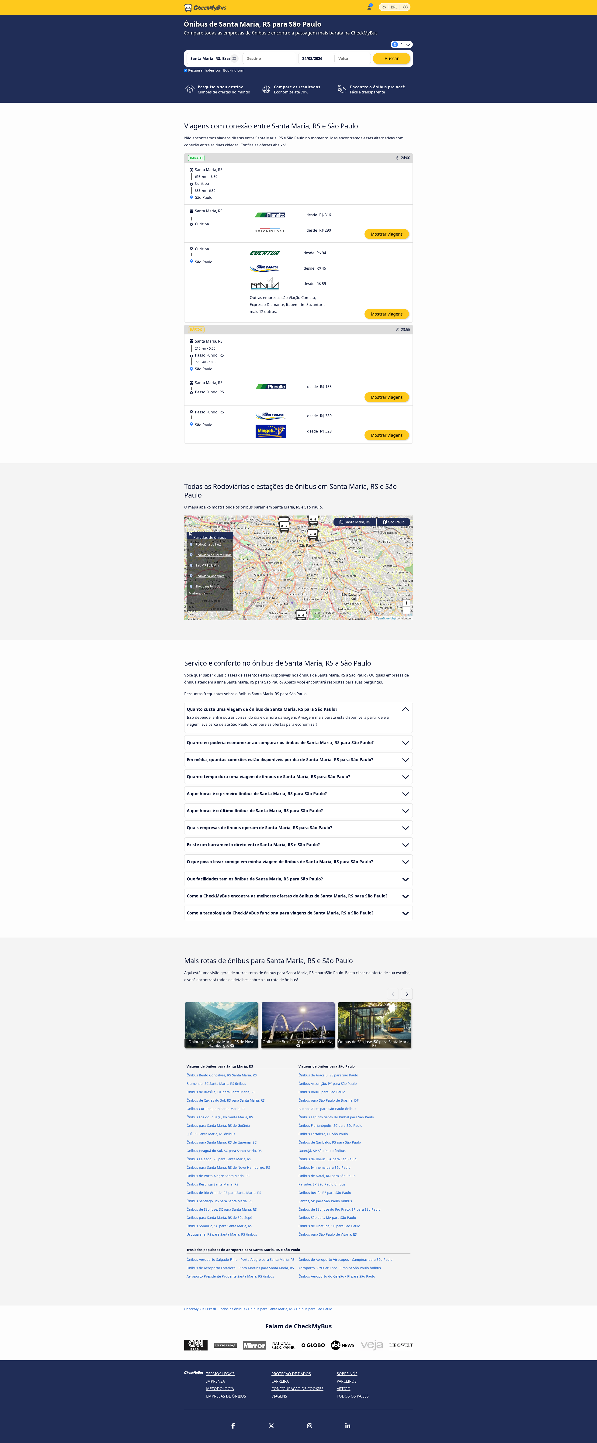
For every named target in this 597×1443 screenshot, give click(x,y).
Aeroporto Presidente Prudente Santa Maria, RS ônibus (230, 1276)
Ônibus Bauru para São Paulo (321, 1092)
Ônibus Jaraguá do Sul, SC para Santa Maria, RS (224, 1150)
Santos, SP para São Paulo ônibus (325, 1201)
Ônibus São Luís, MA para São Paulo (327, 1217)
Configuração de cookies (297, 1388)
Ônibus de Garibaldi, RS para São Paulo (329, 1142)
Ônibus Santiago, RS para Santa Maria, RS (220, 1201)
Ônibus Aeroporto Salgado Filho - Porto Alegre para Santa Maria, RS (241, 1259)
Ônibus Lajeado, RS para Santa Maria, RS (219, 1159)
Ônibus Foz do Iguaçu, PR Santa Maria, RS (220, 1117)
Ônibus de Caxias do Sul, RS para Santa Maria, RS (226, 1100)
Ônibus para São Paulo (314, 1309)
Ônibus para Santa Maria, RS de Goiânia (218, 1125)
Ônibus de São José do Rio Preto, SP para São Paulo (339, 1209)
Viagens (279, 1396)
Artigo (344, 1388)
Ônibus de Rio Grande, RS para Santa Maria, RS (224, 1192)
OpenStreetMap (386, 618)
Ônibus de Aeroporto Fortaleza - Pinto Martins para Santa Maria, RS (240, 1268)
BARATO (196, 158)
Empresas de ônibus (226, 1396)
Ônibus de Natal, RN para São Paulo (327, 1176)
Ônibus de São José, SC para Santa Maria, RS (222, 1209)
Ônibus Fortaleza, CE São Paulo (323, 1134)
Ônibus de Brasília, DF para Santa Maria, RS (221, 1092)
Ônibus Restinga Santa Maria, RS (212, 1184)
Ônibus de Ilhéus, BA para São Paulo (327, 1159)
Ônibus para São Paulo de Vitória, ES (327, 1234)
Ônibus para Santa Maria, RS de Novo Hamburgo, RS (228, 1167)
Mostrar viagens (387, 234)
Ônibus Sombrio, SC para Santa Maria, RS (219, 1226)
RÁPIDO (196, 329)
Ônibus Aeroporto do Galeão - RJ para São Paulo (336, 1276)
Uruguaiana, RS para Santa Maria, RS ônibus (222, 1234)
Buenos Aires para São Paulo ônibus (327, 1108)
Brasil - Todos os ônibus (226, 1309)
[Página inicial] (205, 8)
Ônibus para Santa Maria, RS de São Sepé (219, 1217)
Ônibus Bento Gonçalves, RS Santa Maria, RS (222, 1075)
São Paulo (396, 522)
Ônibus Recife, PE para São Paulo (324, 1192)
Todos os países (353, 1396)
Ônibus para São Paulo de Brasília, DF (328, 1100)
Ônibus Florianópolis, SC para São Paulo (330, 1125)
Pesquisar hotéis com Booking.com (216, 70)
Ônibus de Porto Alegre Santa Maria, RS (218, 1176)
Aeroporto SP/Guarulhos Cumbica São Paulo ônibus (339, 1268)
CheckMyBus (194, 1309)
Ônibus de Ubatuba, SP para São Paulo (329, 1226)
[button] (313, 520)
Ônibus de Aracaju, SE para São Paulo (328, 1075)
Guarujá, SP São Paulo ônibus (322, 1150)
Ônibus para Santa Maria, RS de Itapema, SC (222, 1142)
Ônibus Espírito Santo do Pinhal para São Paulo (336, 1117)
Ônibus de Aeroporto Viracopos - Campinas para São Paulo (345, 1259)
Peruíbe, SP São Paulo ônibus (321, 1184)
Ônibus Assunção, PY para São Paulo (327, 1083)
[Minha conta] (369, 7)
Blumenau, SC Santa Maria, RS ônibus (216, 1083)
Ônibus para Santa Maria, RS (270, 1309)
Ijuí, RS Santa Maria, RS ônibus (211, 1134)
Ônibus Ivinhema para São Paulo (324, 1167)
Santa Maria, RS (357, 522)
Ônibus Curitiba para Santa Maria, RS (216, 1108)
